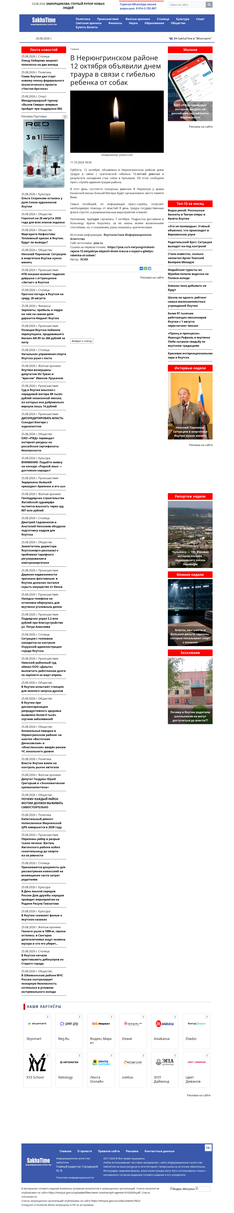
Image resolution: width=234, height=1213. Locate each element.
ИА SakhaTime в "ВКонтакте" (192, 38)
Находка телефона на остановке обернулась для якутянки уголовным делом (41, 603)
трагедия (93, 219)
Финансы (115, 23)
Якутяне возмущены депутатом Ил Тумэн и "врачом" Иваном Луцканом (42, 374)
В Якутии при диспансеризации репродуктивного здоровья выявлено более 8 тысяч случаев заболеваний (41, 711)
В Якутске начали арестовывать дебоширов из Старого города (42, 959)
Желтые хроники (137, 19)
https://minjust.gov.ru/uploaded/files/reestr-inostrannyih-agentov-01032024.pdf (94, 1192)
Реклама (132, 1151)
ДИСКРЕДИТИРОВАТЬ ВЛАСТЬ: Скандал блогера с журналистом (42, 422)
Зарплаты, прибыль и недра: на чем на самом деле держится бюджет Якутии (42, 314)
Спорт (200, 19)
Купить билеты (87, 27)
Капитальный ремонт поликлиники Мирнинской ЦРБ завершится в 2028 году (41, 823)
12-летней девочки (146, 174)
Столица (163, 19)
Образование (154, 23)
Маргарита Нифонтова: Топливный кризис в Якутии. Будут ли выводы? (42, 238)
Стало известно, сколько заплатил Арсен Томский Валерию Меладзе (186, 258)
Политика (83, 19)
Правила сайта (109, 1151)
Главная (65, 1151)
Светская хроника (89, 23)
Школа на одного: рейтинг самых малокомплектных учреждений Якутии (187, 302)
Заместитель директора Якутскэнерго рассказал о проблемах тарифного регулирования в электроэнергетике (39, 554)
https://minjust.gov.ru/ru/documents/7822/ (115, 1200)
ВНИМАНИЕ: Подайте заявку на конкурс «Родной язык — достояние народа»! (41, 466)
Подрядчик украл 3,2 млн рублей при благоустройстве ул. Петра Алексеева (42, 623)
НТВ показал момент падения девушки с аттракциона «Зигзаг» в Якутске (43, 278)
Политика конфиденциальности (75, 1177)
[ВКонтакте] (141, 268)
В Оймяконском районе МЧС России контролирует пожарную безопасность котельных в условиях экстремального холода (42, 983)
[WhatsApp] (145, 268)
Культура (182, 19)
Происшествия (108, 19)
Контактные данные (159, 1151)
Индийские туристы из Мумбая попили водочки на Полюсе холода (188, 274)
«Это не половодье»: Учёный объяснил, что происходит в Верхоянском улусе (189, 230)
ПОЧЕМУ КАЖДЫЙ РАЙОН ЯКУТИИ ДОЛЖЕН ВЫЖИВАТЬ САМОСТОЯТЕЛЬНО (42, 803)
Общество (178, 23)
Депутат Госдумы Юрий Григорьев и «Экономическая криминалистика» (43, 783)
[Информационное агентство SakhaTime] (44, 20)
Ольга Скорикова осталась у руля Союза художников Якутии (41, 202)
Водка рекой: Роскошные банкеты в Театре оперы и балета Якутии (186, 214)
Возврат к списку (82, 341)
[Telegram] (149, 268)
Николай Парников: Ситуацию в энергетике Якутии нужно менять (43, 258)
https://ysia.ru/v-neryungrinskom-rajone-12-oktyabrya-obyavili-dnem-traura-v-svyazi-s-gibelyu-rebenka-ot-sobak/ (112, 251)
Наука (133, 23)
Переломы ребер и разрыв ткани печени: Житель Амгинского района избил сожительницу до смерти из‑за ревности (40, 847)
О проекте (84, 1151)
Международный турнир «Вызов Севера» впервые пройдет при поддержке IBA (41, 105)
